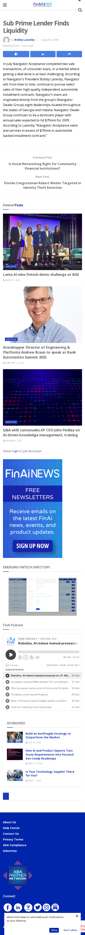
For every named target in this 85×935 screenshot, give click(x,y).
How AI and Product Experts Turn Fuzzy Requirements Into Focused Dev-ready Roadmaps (50, 754)
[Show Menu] (5, 5)
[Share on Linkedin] (43, 54)
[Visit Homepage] (42, 4)
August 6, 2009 (50, 39)
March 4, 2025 (12, 280)
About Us (9, 822)
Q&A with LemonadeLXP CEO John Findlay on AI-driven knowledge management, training (41, 432)
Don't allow (70, 930)
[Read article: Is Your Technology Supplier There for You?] (15, 775)
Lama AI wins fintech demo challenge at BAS (41, 274)
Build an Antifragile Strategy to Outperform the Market (48, 735)
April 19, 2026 (34, 763)
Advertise (10, 851)
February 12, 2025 (14, 362)
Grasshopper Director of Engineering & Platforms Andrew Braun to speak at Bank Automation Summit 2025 (39, 352)
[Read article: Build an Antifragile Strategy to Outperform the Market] (15, 737)
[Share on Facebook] (16, 54)
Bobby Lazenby (24, 39)
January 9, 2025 (13, 440)
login (15, 451)
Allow (54, 930)
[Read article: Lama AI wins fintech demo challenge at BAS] (42, 242)
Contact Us (11, 833)
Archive (11, 266)
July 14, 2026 (34, 742)
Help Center (11, 828)
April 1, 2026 (34, 780)
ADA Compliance (14, 845)
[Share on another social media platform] (69, 54)
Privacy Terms (13, 839)
